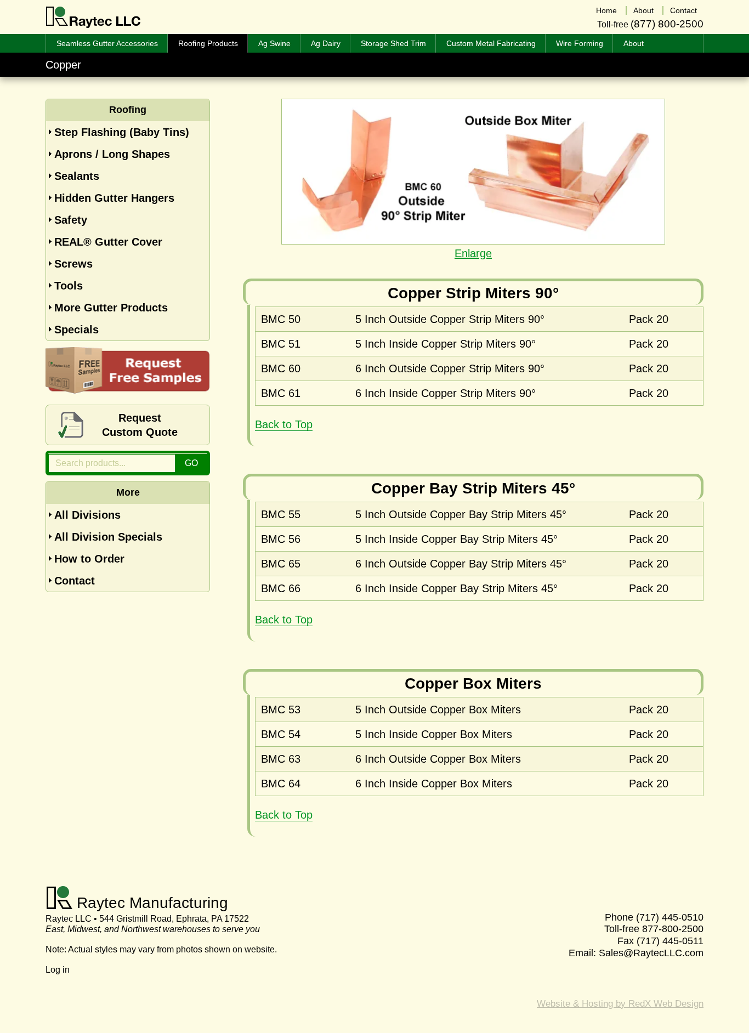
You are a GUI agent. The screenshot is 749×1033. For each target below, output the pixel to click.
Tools (68, 286)
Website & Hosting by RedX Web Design (620, 1003)
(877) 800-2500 (667, 24)
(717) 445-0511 (670, 940)
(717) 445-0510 (669, 917)
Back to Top (284, 424)
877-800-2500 (672, 928)
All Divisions (87, 515)
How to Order (89, 559)
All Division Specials (108, 537)
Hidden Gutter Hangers (114, 198)
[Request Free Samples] (128, 390)
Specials (76, 329)
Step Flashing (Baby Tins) (121, 132)
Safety (70, 220)
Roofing (127, 109)
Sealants (76, 176)
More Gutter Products (111, 308)
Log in (58, 969)
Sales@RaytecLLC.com (651, 952)
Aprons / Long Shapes (112, 154)
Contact (74, 581)
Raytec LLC (93, 17)
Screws (73, 264)
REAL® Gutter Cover (108, 242)
